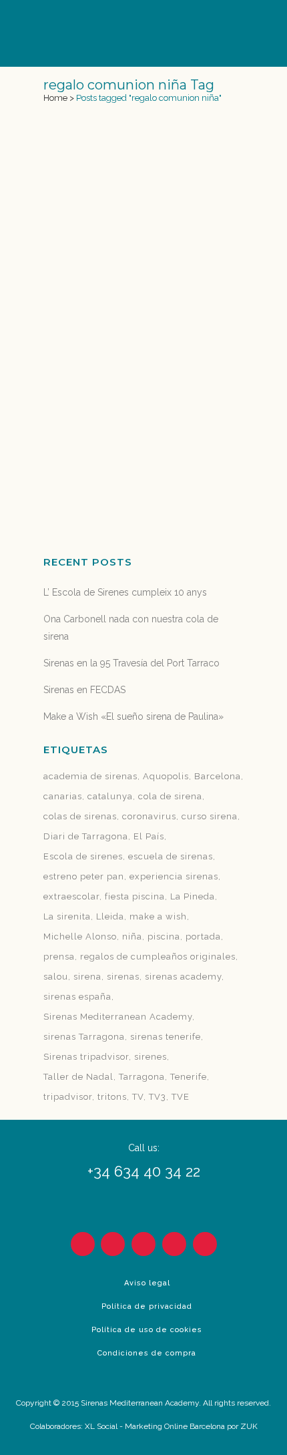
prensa (59, 957)
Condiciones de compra (146, 1353)
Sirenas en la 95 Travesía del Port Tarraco (131, 663)
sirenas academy (183, 977)
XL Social (101, 1426)
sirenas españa (77, 997)
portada (203, 936)
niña (132, 936)
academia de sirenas (90, 776)
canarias (62, 796)
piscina (164, 936)
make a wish (158, 916)
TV (138, 1097)
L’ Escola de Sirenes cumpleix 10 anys (125, 592)
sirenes (150, 1057)
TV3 (157, 1097)
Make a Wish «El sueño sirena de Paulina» (133, 716)
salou (55, 977)
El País (148, 836)
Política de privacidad (146, 1306)
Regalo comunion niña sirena (138, 345)
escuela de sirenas (170, 856)
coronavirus (149, 816)
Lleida (110, 916)
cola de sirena (170, 796)
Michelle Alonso (80, 936)
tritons (112, 1097)
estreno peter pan (83, 876)
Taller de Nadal (78, 1077)
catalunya (110, 796)
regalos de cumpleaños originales (158, 957)
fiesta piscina (135, 896)
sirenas (123, 977)
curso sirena (210, 816)
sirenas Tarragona (84, 1037)
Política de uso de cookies (146, 1329)
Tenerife (188, 1077)
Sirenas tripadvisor (86, 1057)
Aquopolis (166, 776)
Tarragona (142, 1077)
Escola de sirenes (83, 856)
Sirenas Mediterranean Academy (117, 1017)
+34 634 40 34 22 (143, 1171)
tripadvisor (67, 1097)
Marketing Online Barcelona (175, 1426)
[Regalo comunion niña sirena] (143, 226)
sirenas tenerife (165, 1037)
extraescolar (71, 896)
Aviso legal (147, 1283)
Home (55, 98)
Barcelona (217, 776)
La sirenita (67, 916)
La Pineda (192, 896)
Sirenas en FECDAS (84, 689)
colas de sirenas (80, 816)
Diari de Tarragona (85, 836)
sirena (87, 977)
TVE (181, 1097)
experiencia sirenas (173, 876)
